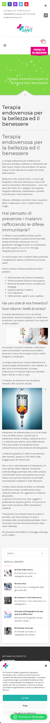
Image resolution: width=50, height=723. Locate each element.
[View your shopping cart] (43, 41)
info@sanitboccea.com (12, 17)
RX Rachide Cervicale (23, 628)
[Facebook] (10, 4)
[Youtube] (26, 4)
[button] (45, 665)
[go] (42, 554)
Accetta (25, 698)
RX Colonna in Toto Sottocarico (28, 597)
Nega (25, 705)
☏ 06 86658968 (8, 660)
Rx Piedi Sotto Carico (23, 569)
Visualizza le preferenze (25, 713)
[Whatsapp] (4, 4)
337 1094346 (28, 14)
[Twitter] (21, 4)
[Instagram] (15, 4)
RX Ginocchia (20, 583)
